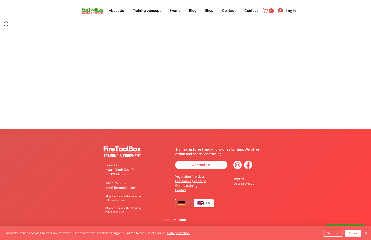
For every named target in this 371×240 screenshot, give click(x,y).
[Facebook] (248, 165)
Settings (333, 233)
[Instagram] (237, 165)
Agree (353, 233)
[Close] (365, 233)
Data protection (178, 233)
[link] (269, 10)
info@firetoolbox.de (120, 187)
